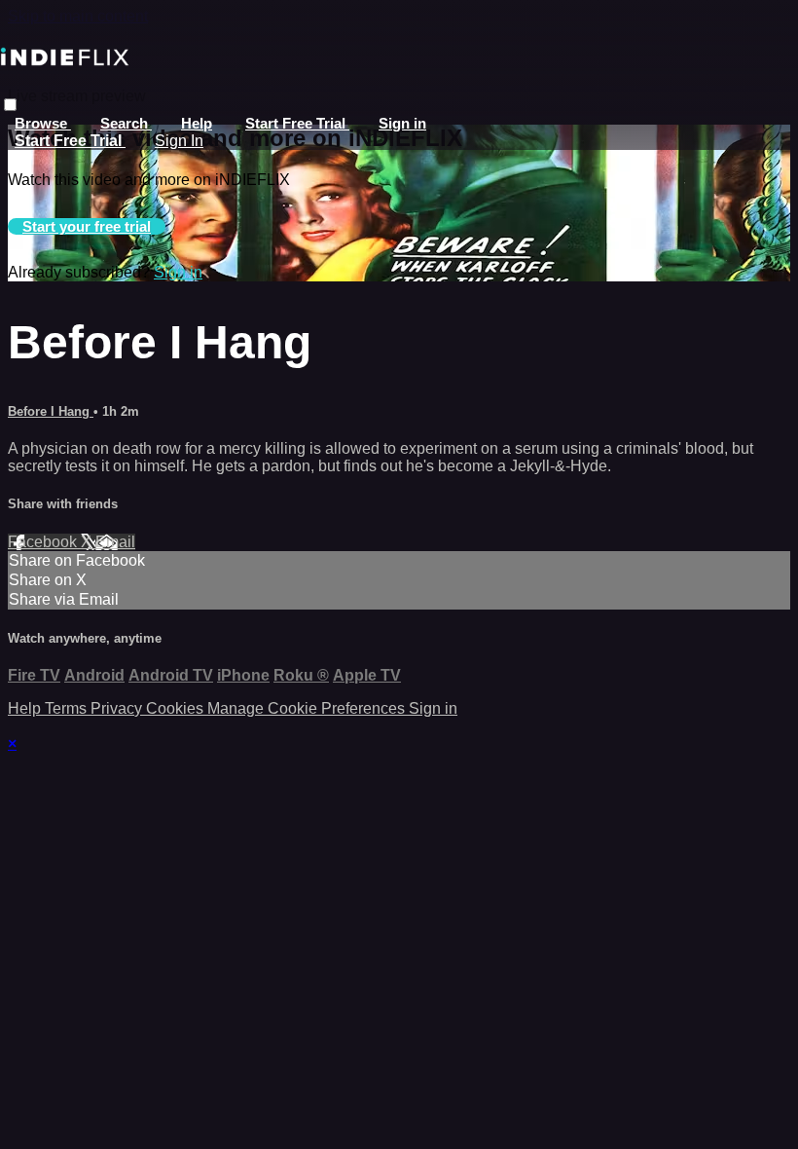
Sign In (179, 140)
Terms (68, 708)
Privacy (118, 708)
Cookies (176, 708)
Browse (43, 123)
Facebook (44, 542)
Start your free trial (86, 226)
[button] (10, 104)
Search (126, 123)
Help (196, 123)
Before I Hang (50, 411)
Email (115, 542)
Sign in (402, 123)
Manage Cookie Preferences (308, 708)
